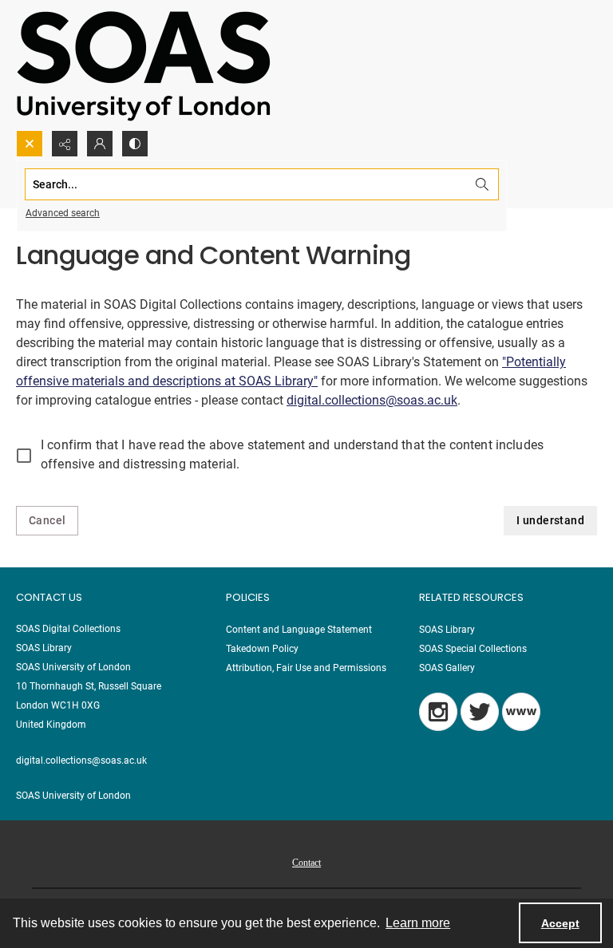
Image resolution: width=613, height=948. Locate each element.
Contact (306, 862)
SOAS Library (447, 629)
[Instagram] (438, 712)
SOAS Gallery (447, 667)
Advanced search (63, 213)
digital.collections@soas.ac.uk (372, 400)
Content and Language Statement (299, 629)
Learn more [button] (418, 923)
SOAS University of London (73, 795)
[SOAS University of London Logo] (143, 65)
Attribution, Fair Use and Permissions (306, 667)
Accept (560, 923)
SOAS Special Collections (473, 648)
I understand (550, 520)
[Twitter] (480, 712)
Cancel (47, 520)
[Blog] (521, 712)
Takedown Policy (262, 648)
